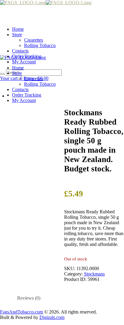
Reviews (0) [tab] (28, 298)
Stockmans (94, 273)
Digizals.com (51, 317)
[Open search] (2, 74)
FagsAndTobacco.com (21, 311)
